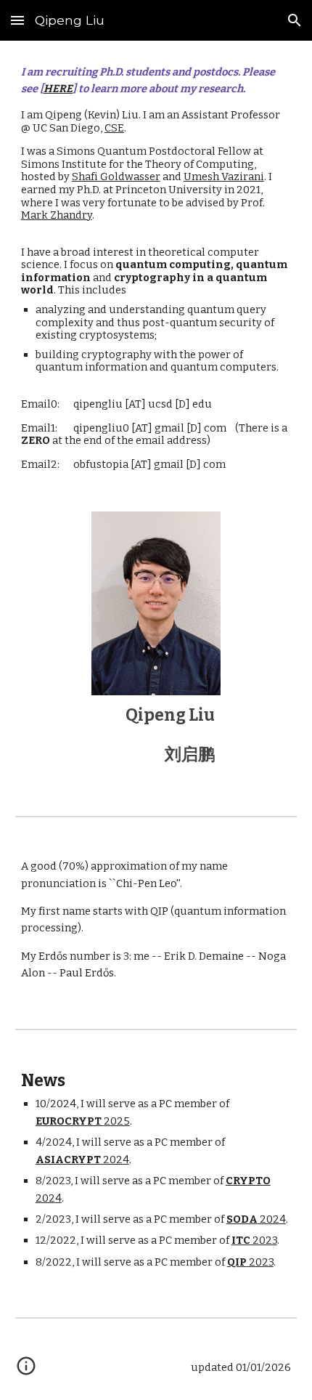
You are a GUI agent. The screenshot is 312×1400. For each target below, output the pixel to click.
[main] (156, 267)
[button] (17, 20)
